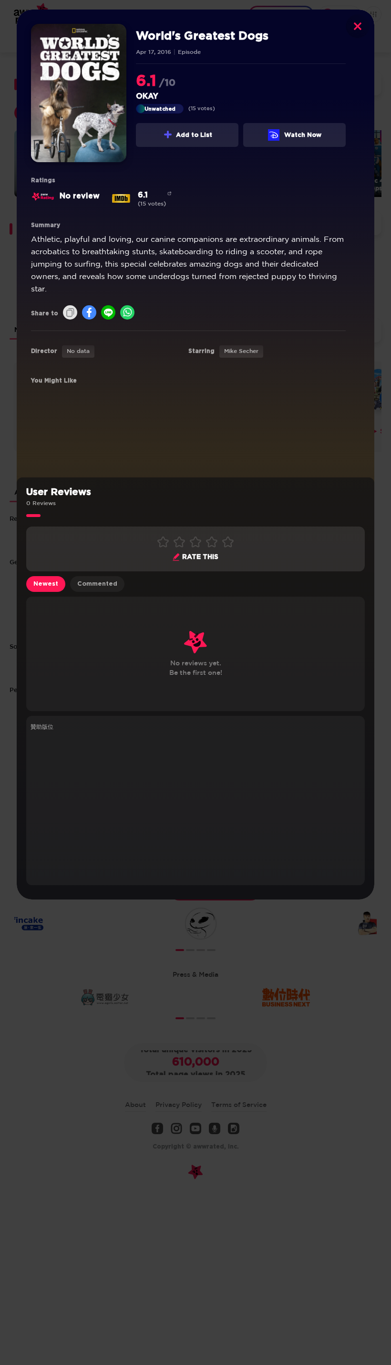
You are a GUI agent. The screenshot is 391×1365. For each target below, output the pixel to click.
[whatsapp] (127, 313)
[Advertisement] (195, 806)
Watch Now (302, 135)
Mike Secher (241, 351)
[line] (108, 313)
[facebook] (89, 313)
